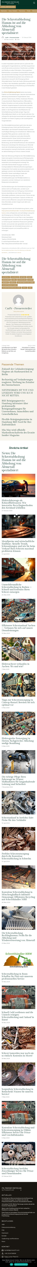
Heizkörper (6, 279)
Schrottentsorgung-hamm (11, 287)
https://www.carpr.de (18, 311)
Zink (30, 287)
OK (11, 1264)
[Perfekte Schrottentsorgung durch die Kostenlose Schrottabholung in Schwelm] (18, 838)
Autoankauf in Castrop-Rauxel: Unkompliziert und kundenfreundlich (28, 349)
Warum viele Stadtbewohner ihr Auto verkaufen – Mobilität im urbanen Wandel (16, 1209)
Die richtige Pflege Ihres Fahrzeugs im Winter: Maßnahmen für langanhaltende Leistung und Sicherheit (18, 781)
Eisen (29, 277)
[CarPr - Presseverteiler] (3, 37)
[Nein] (35, 1262)
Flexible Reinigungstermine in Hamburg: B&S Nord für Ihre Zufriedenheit (17, 422)
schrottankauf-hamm (10, 285)
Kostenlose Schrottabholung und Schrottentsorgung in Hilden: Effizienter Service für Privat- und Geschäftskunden (18, 1131)
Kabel (14, 279)
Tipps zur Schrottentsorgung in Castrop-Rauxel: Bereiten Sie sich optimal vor (18, 702)
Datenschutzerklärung (21, 1264)
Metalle (12, 282)
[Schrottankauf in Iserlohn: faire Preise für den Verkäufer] (18, 802)
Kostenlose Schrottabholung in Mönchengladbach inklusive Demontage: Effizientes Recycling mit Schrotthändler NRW (18, 896)
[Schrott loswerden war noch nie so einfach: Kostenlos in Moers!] (18, 1038)
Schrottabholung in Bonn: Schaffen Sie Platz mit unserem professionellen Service (17, 976)
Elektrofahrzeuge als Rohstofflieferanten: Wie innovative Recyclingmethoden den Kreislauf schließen (17, 504)
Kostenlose (22, 279)
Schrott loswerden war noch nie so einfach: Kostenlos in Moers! (18, 1054)
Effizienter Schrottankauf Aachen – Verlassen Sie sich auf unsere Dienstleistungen (18, 628)
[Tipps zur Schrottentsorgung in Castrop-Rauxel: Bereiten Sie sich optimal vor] (18, 685)
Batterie (23, 277)
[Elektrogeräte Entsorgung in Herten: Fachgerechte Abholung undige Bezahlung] (18, 723)
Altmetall (6, 277)
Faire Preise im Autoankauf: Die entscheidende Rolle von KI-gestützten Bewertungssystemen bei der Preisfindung (18, 1214)
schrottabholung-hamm (26, 282)
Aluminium (14, 277)
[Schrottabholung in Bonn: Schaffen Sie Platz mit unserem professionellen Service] (18, 959)
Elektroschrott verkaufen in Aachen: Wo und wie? (15, 665)
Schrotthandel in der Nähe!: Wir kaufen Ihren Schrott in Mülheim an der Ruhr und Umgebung (9, 350)
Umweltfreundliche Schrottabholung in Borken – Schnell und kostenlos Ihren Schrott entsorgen (17, 588)
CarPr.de (19, 252)
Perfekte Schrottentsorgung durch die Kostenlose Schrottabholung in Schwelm (16, 856)
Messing (5, 282)
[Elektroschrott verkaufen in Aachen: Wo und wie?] (18, 649)
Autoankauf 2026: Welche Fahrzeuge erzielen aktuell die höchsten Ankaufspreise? (18, 1205)
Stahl (24, 287)
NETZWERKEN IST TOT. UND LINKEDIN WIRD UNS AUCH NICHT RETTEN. (17, 393)
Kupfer (30, 279)
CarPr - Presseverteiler (12, 37)
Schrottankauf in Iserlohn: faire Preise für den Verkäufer (17, 818)
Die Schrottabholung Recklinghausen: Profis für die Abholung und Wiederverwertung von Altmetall (18, 937)
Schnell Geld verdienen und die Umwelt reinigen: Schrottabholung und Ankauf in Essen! (18, 1016)
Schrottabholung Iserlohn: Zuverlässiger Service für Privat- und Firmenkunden (18, 1171)
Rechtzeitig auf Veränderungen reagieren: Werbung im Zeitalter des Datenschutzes (18, 382)
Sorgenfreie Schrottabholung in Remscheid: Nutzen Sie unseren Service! (17, 1091)
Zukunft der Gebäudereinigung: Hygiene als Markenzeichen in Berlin (18, 372)
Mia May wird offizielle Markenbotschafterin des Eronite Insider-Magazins (18, 433)
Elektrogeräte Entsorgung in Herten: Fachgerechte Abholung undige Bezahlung (18, 741)
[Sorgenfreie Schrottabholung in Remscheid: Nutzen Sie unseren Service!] (18, 1074)
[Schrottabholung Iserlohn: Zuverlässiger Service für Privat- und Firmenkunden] (18, 1153)
